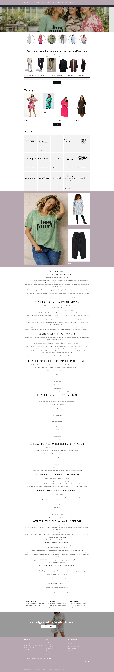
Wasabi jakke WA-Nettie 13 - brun (73, 74)
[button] (37, 2)
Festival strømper (56, 187)
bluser (38, 364)
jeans (67, 587)
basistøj (67, 478)
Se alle (57, 82)
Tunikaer (33, 364)
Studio (53, 150)
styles (68, 391)
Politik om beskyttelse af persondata (41, 669)
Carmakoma (85, 284)
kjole (29, 337)
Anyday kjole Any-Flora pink (29, 118)
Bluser (51, 46)
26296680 (74, 648)
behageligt (45, 293)
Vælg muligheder (29, 78)
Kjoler (29, 46)
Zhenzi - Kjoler (71, 227)
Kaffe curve (54, 167)
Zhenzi (27, 150)
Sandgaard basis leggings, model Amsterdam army (51, 74)
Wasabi (66, 150)
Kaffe (32, 327)
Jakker (73, 46)
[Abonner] (44, 661)
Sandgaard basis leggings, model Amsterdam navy (40, 74)
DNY (79, 187)
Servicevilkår (50, 669)
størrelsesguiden (64, 534)
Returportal (48, 642)
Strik (84, 46)
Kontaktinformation (56, 669)
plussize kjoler (39, 284)
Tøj (45, 282)
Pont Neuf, (60, 570)
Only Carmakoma (82, 167)
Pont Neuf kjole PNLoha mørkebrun (80, 118)
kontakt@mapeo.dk (74, 646)
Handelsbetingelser (50, 646)
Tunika (40, 46)
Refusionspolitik (49, 648)
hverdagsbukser (57, 436)
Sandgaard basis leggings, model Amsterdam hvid (29, 74)
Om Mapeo (48, 652)
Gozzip (40, 150)
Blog (47, 654)
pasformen (58, 352)
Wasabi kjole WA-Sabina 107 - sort (84, 74)
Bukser (62, 46)
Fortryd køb (48, 644)
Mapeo (28, 669)
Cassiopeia (53, 286)
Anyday (67, 167)
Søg (47, 650)
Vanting (40, 187)
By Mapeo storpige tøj (30, 168)
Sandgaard (28, 187)
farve (66, 293)
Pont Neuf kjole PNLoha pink (62, 118)
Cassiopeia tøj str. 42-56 (44, 168)
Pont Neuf (80, 150)
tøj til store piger (43, 559)
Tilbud (69, 263)
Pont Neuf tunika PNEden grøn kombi (47, 110)
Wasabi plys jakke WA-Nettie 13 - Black (62, 74)
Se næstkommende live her (49, 626)
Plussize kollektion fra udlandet (69, 187)
